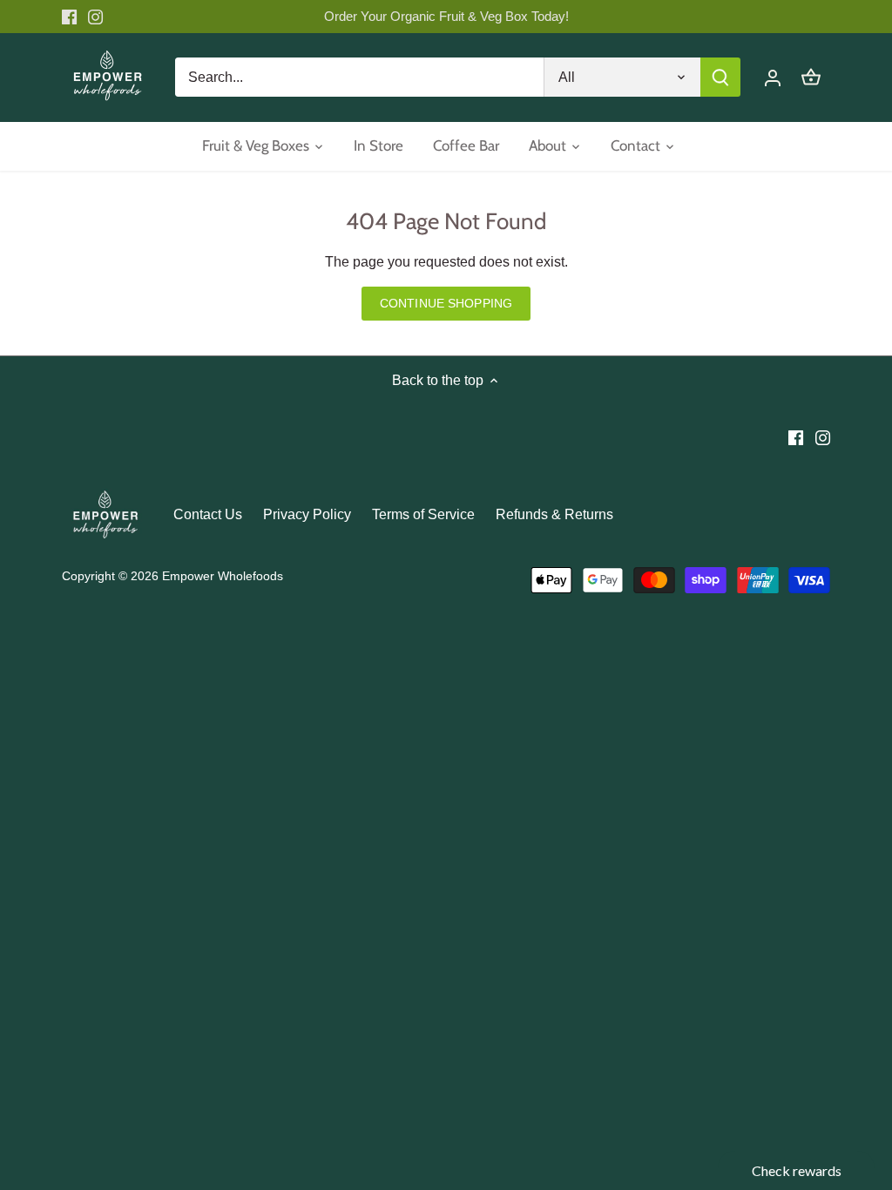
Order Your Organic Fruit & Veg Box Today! (446, 16)
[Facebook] (69, 16)
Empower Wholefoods (222, 576)
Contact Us (207, 514)
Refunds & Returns (554, 514)
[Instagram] (95, 16)
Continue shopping (446, 303)
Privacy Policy (307, 514)
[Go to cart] (811, 77)
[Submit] (720, 77)
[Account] (772, 77)
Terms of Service (423, 514)
